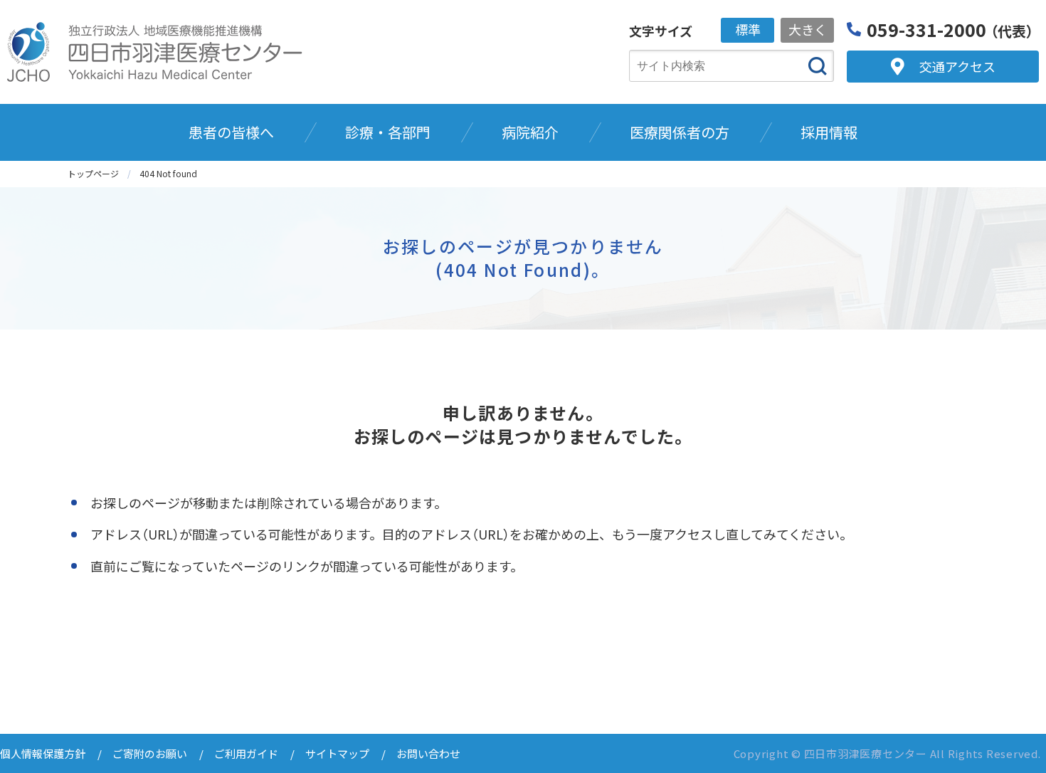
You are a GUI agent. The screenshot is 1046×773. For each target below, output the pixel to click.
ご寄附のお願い (149, 753)
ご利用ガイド (246, 753)
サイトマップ (337, 753)
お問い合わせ (428, 753)
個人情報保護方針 (42, 753)
